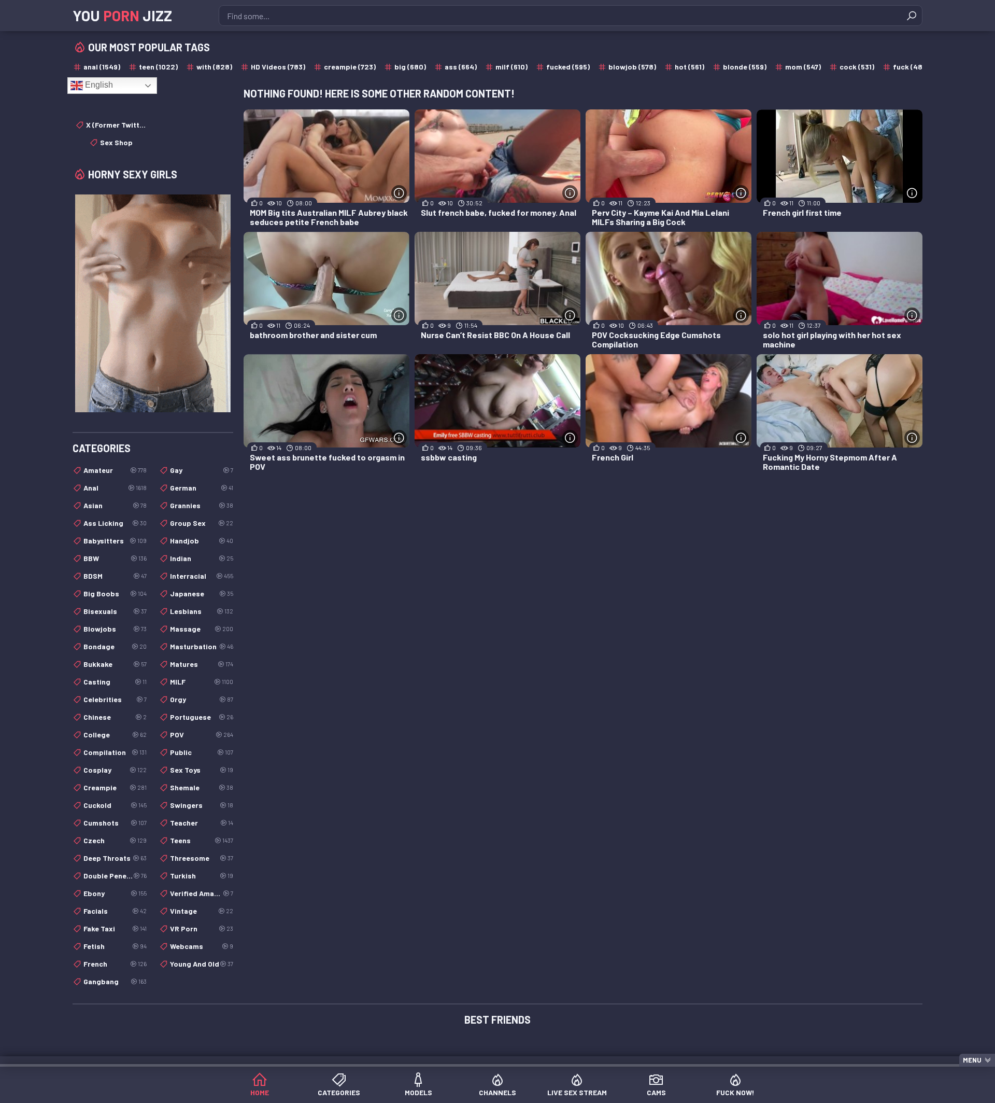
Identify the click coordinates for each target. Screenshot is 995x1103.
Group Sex (201, 523)
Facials (115, 910)
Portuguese (201, 717)
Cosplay (115, 769)
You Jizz (122, 15)
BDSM (115, 575)
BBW (115, 558)
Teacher (201, 822)
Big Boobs (115, 593)
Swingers (201, 805)
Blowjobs (115, 628)
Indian (201, 558)
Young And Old (201, 963)
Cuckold (115, 805)
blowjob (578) (632, 66)
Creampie (115, 787)
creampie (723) (350, 66)
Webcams (201, 946)
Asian (115, 505)
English (98, 84)
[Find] (911, 15)
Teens (201, 840)
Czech (115, 840)
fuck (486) (911, 66)
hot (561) (689, 66)
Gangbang (115, 981)
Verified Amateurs (201, 893)
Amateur (115, 470)
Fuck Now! (735, 1092)
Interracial (201, 575)
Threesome (201, 858)
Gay (201, 470)
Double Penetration (115, 875)
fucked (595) (568, 66)
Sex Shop (116, 142)
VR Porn (201, 928)
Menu (972, 1060)
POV (201, 734)
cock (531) (857, 66)
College (115, 734)
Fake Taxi (115, 928)
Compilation (115, 752)
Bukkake (115, 664)
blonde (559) (744, 66)
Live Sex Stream (577, 1092)
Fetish (115, 946)
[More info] (399, 193)
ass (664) (461, 66)
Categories (339, 1092)
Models (418, 1092)
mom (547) (803, 66)
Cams (656, 1092)
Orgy (201, 699)
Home (259, 1092)
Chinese (115, 717)
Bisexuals (115, 611)
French (115, 963)
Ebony (115, 893)
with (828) (214, 66)
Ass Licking (115, 523)
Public (201, 752)
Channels (497, 1092)
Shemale (201, 787)
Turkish (201, 875)
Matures (201, 664)
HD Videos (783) (278, 66)
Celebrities (115, 699)
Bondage (115, 646)
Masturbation (201, 646)
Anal (115, 487)
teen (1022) (158, 66)
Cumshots (115, 822)
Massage (201, 628)
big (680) (410, 66)
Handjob (201, 540)
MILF (201, 681)
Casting (115, 681)
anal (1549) (101, 66)
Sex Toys (201, 769)
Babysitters (115, 540)
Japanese (201, 593)
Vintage (201, 910)
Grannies (201, 505)
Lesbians (201, 611)
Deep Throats (115, 858)
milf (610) (511, 66)
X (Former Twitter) (116, 124)
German (201, 487)
